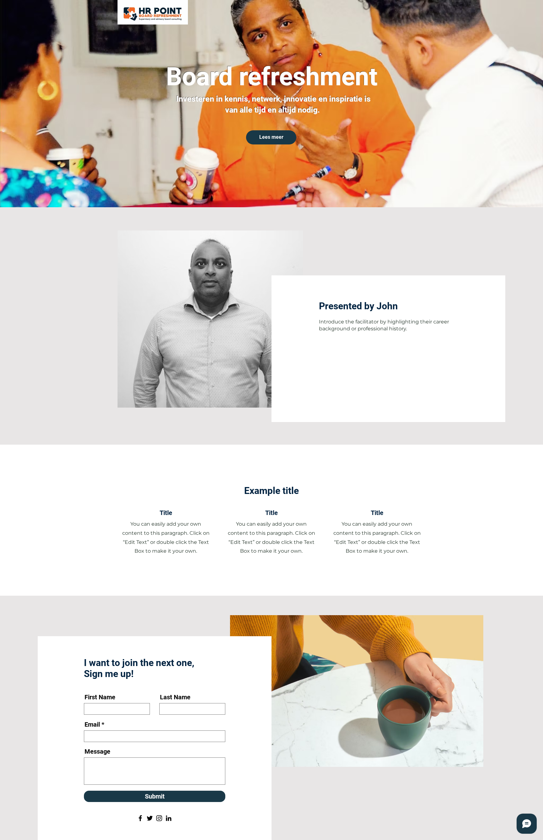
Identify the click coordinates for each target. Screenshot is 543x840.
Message (97, 751)
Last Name (175, 697)
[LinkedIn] (169, 818)
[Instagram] (159, 818)
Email (92, 724)
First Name (100, 697)
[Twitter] (150, 818)
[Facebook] (140, 818)
